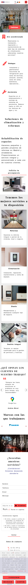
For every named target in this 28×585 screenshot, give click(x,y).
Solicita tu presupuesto (14, 171)
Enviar (14, 525)
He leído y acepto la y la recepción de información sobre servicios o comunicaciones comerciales (14, 512)
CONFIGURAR (14, 577)
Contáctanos (14, 27)
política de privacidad (18, 518)
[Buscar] (15, 2)
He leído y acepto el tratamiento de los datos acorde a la (15, 517)
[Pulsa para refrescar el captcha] (9, 500)
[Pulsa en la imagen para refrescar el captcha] (5, 499)
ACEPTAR (20, 582)
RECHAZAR (8, 582)
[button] (17, 2)
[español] (19, 2)
